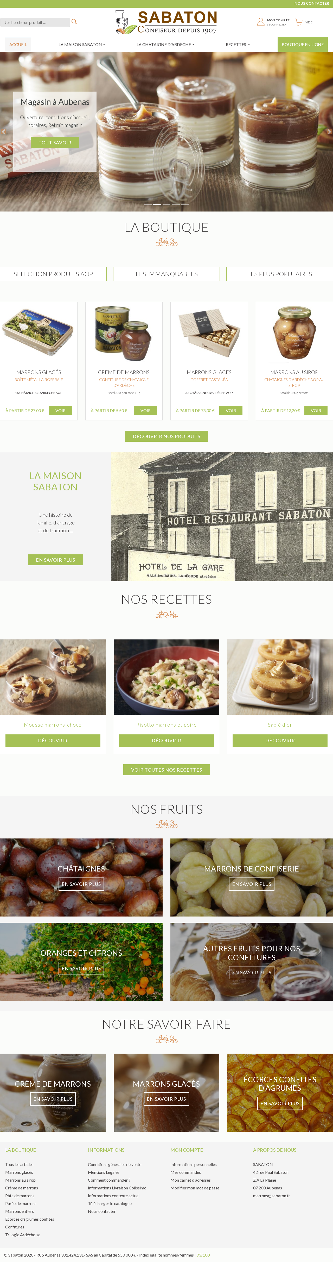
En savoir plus (55, 560)
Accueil (18, 44)
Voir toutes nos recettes (166, 770)
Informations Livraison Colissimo (117, 1187)
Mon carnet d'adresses (190, 1179)
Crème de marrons (21, 1187)
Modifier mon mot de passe (194, 1187)
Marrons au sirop (20, 1179)
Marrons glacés (19, 1172)
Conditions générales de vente (114, 1164)
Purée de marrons (20, 1203)
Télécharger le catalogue (110, 1203)
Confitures (14, 1226)
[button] (3, 132)
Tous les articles (19, 1164)
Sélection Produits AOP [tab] (53, 274)
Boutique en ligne (303, 44)
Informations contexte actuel (113, 1195)
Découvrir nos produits (166, 436)
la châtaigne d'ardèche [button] (164, 44)
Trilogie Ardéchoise (22, 1234)
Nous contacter (311, 3)
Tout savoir (55, 142)
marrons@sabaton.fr (271, 1195)
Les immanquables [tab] (167, 274)
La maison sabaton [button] (80, 44)
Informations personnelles (193, 1164)
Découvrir (53, 740)
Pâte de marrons (19, 1195)
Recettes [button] (236, 44)
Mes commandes (185, 1172)
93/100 (203, 1254)
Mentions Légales (103, 1172)
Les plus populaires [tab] (279, 274)
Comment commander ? (109, 1179)
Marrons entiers (19, 1211)
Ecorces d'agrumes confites (29, 1218)
